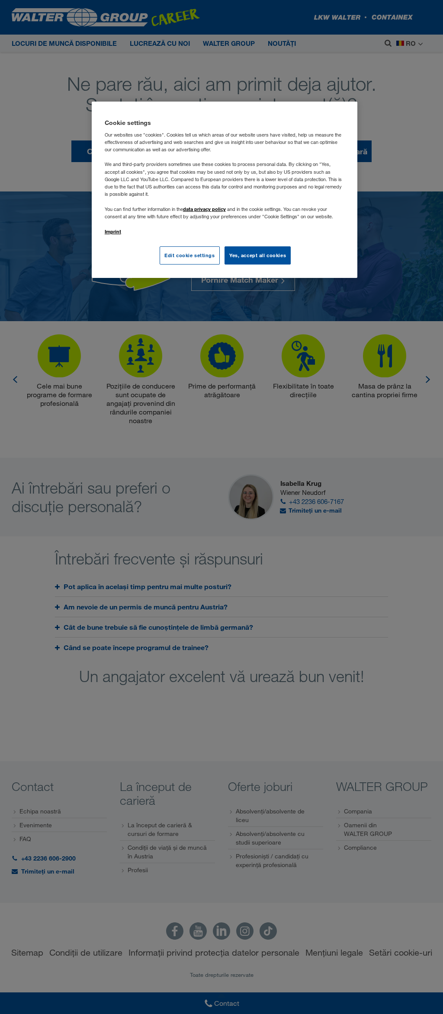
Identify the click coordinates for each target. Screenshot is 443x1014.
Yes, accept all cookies (257, 255)
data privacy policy (204, 209)
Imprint (113, 231)
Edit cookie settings (189, 255)
